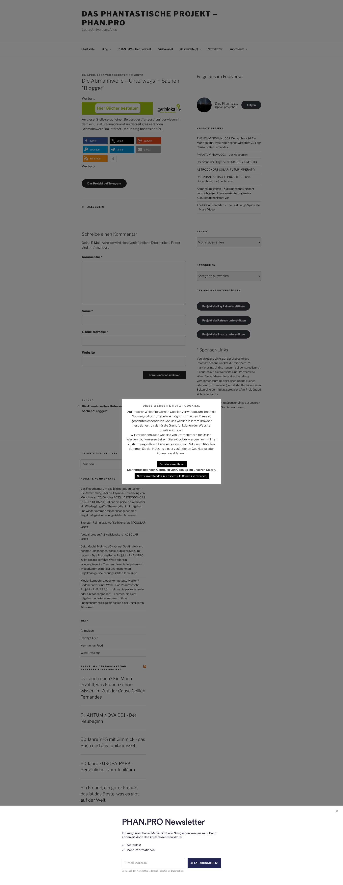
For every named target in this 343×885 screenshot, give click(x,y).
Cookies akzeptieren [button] (172, 464)
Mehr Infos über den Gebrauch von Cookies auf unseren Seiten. (171, 470)
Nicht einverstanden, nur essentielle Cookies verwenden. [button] (172, 476)
